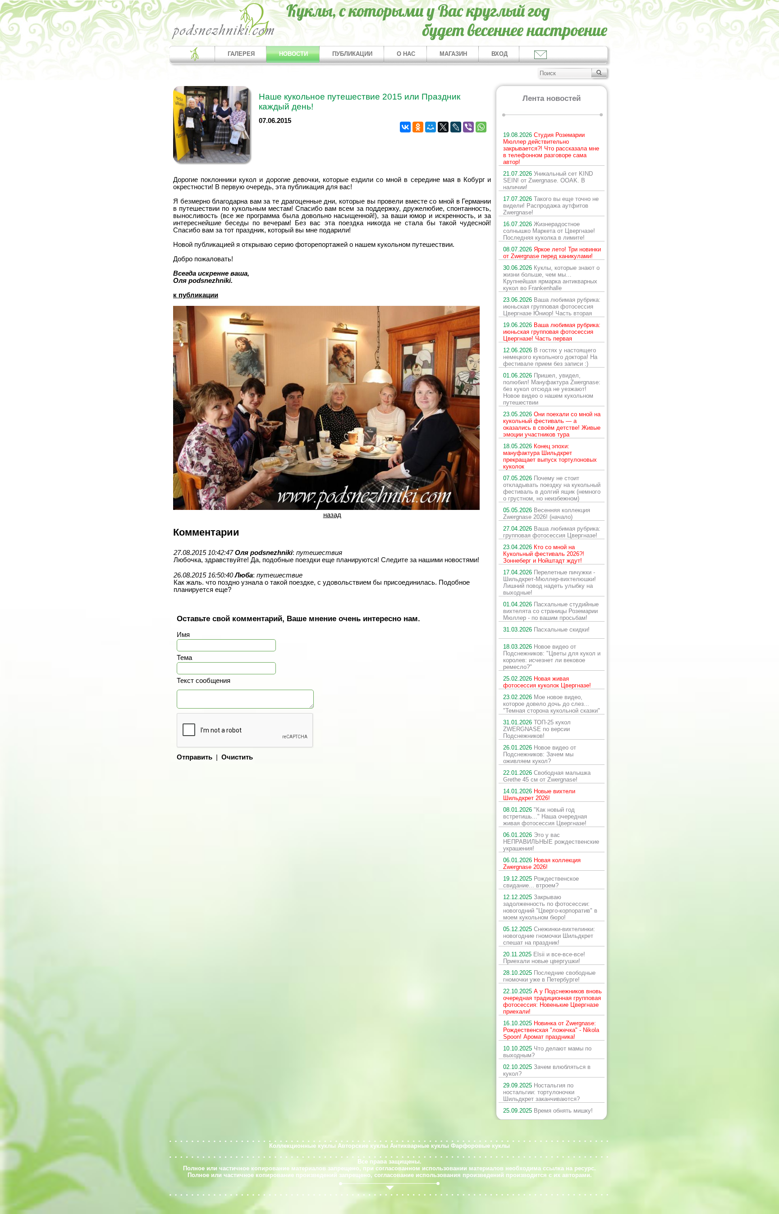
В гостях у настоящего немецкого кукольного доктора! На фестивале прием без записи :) (550, 357)
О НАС (406, 53)
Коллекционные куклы (302, 1145)
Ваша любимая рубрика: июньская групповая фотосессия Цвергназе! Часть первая (551, 332)
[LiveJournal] (455, 127)
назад (332, 514)
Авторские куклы (363, 1145)
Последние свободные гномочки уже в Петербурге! (549, 976)
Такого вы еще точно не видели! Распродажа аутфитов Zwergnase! (551, 206)
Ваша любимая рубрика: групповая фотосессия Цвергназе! (551, 532)
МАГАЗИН (453, 53)
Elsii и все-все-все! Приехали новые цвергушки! (544, 957)
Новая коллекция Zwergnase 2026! (542, 863)
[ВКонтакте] (405, 127)
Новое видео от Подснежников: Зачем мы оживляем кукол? (539, 754)
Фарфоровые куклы (480, 1145)
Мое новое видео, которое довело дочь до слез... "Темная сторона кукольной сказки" (551, 704)
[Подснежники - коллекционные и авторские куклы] (223, 38)
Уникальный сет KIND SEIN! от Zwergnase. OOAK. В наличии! (548, 180)
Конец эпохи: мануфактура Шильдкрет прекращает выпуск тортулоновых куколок (550, 456)
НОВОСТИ (293, 53)
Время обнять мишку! (548, 1110)
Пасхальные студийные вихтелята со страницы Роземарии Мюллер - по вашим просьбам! (551, 611)
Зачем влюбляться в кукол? (547, 1070)
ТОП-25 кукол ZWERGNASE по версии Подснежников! (537, 729)
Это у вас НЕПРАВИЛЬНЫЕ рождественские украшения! (551, 842)
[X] (443, 127)
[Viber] (468, 127)
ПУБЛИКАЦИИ (352, 53)
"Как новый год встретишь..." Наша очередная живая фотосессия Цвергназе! (545, 816)
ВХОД (499, 53)
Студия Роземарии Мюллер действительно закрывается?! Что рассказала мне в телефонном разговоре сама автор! (551, 148)
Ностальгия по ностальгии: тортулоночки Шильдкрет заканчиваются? (541, 1092)
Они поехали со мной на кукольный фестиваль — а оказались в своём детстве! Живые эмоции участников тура (551, 424)
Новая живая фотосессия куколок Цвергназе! (547, 682)
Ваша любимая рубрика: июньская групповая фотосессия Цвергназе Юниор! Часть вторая (551, 306)
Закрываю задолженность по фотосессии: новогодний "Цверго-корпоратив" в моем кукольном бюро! (550, 907)
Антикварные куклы (419, 1145)
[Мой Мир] (430, 127)
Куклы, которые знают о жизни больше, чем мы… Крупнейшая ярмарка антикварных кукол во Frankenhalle (551, 277)
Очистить (237, 757)
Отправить (194, 757)
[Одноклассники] (417, 127)
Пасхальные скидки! (546, 629)
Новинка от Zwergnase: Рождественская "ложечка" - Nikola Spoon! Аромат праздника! (551, 1030)
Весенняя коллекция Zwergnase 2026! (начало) (546, 513)
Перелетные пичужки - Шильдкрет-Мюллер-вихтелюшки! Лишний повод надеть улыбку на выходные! (549, 582)
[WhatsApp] (481, 127)
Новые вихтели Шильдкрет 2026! (539, 794)
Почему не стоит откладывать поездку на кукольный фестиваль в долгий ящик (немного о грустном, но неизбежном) (551, 488)
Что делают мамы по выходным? (547, 1052)
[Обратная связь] (540, 54)
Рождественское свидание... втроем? (541, 882)
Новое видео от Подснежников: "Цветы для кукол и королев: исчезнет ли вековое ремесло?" (551, 656)
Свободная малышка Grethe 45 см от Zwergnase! (547, 776)
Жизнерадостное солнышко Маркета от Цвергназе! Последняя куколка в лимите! (549, 231)
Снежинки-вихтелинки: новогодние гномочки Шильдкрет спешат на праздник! (549, 936)
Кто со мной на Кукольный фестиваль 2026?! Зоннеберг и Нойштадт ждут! (543, 554)
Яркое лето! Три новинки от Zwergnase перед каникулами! (552, 252)
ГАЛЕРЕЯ (241, 53)
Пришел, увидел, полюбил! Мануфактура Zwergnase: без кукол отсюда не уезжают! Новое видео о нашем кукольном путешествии (551, 389)
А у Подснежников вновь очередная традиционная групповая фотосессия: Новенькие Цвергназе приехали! (552, 1001)
